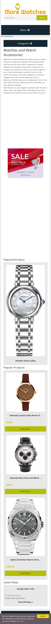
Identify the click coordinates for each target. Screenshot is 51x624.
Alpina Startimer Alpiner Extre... (25, 559)
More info (20, 621)
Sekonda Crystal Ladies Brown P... (25, 415)
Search (42, 18)
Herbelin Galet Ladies (25, 360)
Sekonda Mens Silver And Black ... (25, 478)
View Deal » (26, 429)
